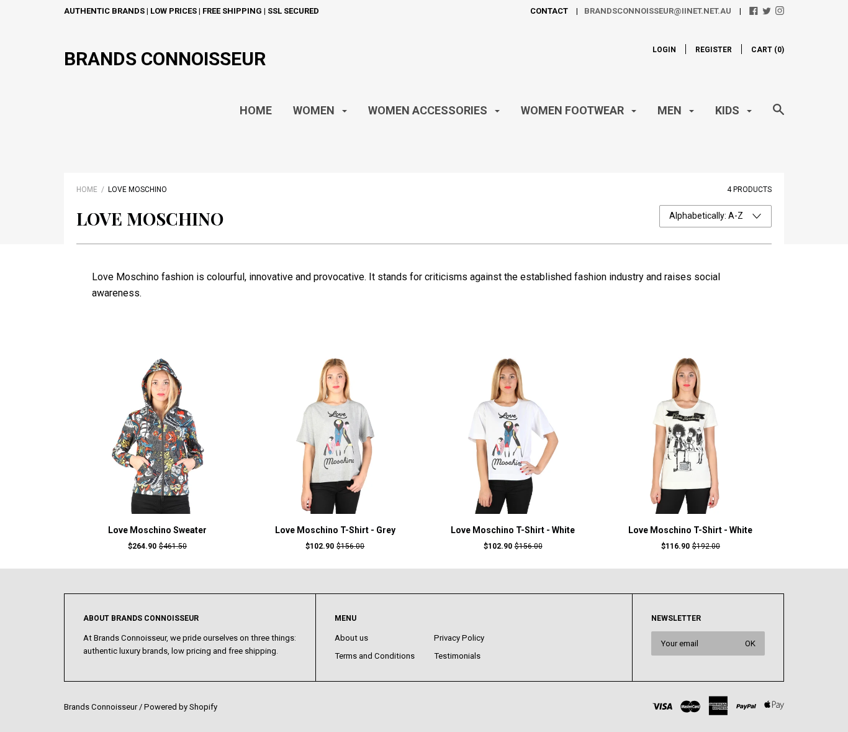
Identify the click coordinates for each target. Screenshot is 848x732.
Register (713, 49)
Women (315, 110)
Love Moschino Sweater (157, 530)
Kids (728, 110)
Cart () (767, 49)
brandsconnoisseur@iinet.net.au (657, 11)
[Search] (778, 115)
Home (256, 110)
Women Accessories (429, 110)
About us (351, 638)
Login (664, 49)
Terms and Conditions (375, 656)
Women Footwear (573, 110)
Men (670, 110)
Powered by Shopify (180, 706)
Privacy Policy (459, 638)
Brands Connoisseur (165, 59)
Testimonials (457, 656)
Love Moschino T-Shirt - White (513, 530)
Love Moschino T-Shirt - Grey (335, 530)
